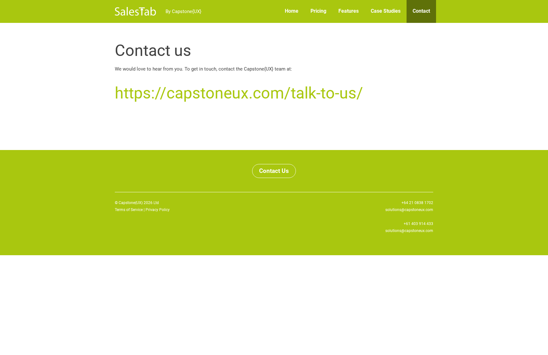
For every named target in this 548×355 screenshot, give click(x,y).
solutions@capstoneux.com (409, 210)
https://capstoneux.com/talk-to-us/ (239, 93)
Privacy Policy (158, 210)
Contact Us (274, 170)
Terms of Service (129, 210)
